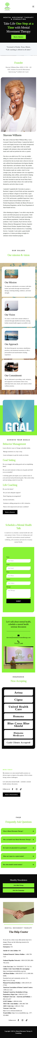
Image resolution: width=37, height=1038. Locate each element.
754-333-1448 (18, 643)
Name (7, 557)
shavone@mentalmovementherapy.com (18, 637)
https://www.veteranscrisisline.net (12, 1010)
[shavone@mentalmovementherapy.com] (18, 635)
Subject (8, 579)
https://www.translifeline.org (20, 1013)
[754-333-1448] (18, 641)
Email (7, 564)
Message (8, 587)
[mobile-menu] (29, 6)
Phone (8, 572)
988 (20, 950)
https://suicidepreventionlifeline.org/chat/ (14, 971)
